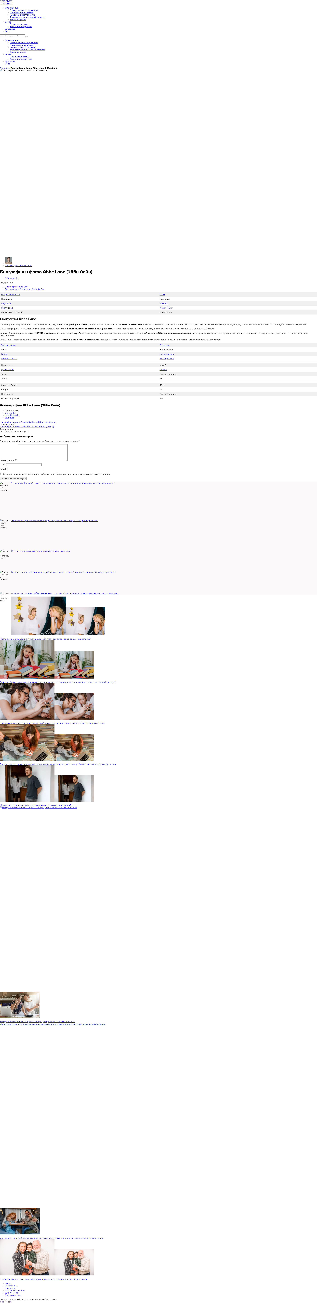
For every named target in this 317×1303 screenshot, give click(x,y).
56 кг (169, 308)
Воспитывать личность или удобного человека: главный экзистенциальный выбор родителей (63, 572)
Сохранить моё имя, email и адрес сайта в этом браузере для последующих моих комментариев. (56, 474)
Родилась (6, 303)
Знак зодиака (8, 345)
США (162, 294)
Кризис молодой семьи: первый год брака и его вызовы (40, 551)
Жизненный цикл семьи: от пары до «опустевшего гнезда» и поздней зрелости (54, 520)
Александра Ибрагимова (18, 265)
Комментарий (8, 460)
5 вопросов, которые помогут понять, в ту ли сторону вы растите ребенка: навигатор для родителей (58, 764)
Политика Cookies (15, 1290)
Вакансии (10, 1288)
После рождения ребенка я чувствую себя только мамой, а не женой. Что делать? (45, 639)
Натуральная (167, 354)
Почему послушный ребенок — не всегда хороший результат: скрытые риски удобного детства (64, 593)
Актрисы (5, 68)
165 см (163, 308)
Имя (3, 464)
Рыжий (163, 369)
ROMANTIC (6, 1)
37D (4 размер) (167, 358)
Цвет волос (7, 369)
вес (11, 308)
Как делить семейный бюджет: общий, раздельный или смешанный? (37, 1021)
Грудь (4, 354)
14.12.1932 (164, 303)
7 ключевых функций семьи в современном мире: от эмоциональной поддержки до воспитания (63, 483)
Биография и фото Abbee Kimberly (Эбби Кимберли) (28, 422)
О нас (8, 1283)
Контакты (11, 1286)
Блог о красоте (13, 1295)
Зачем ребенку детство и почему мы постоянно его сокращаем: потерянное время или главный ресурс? (58, 682)
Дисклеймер (11, 1293)
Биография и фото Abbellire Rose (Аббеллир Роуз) (27, 427)
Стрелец (165, 345)
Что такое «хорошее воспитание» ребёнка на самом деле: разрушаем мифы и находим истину (52, 723)
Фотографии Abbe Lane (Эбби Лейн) (24, 289)
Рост (4, 308)
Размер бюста (9, 358)
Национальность (10, 294)
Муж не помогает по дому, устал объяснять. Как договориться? (35, 805)
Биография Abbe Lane (17, 287)
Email (3, 469)
